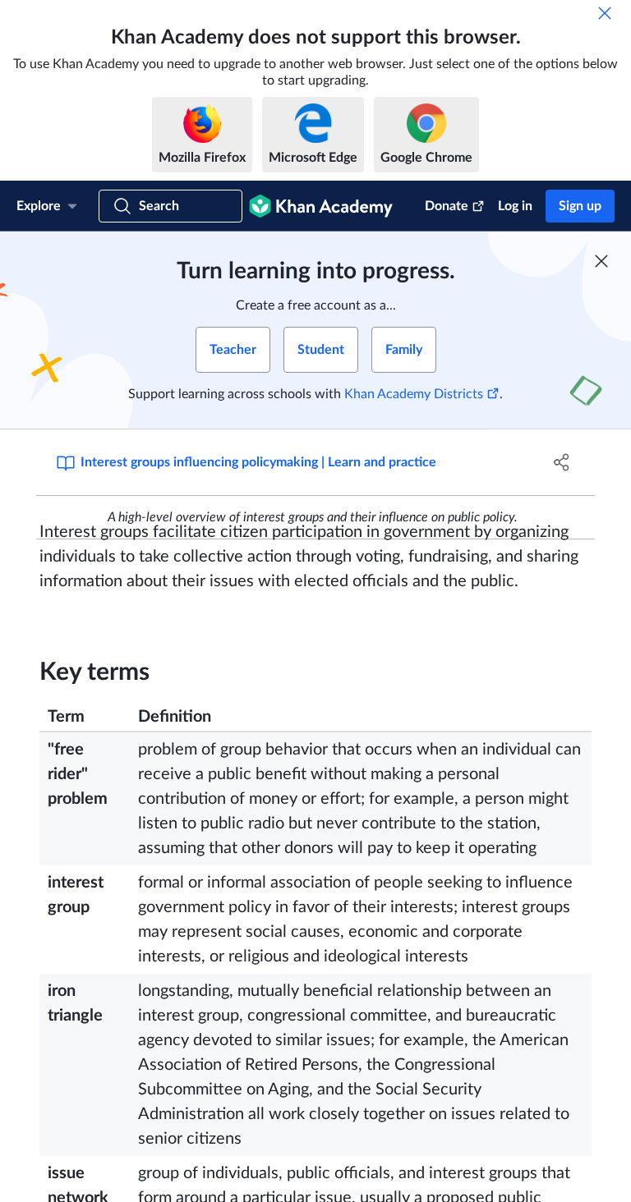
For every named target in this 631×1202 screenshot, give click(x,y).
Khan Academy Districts (413, 394)
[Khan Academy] (321, 206)
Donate (446, 206)
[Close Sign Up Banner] (601, 261)
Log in (515, 206)
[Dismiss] (605, 13)
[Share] (562, 462)
